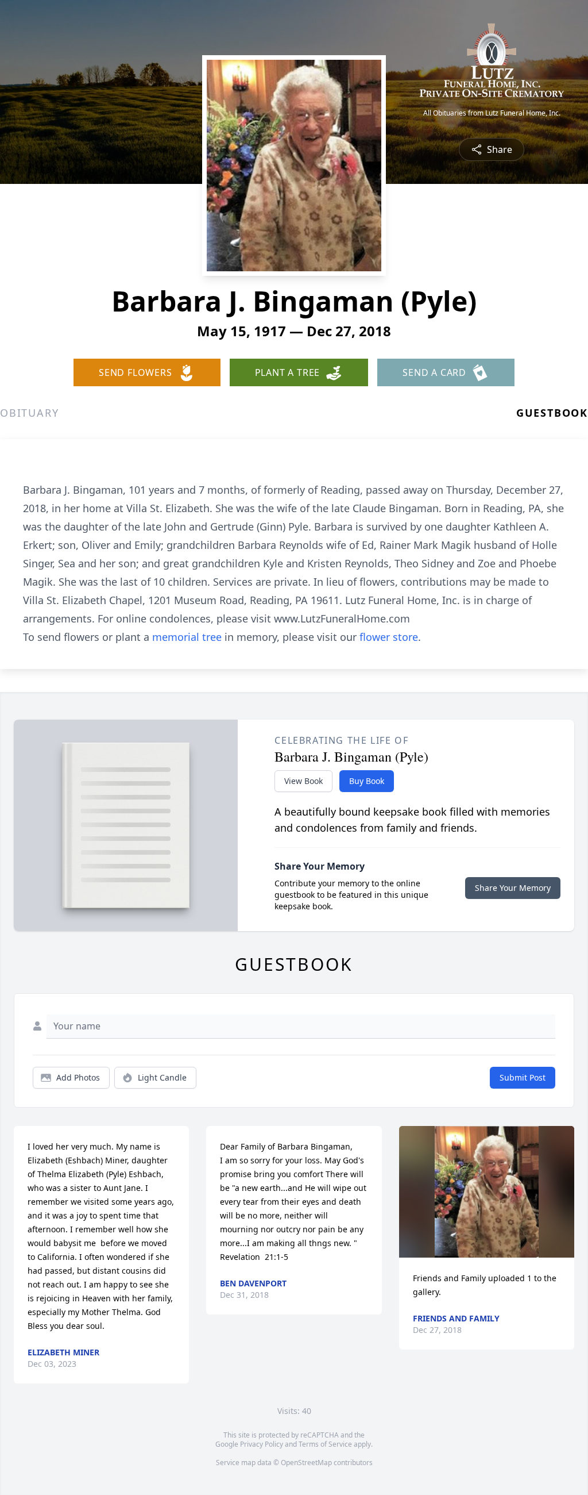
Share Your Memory (513, 887)
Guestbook (552, 413)
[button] (487, 1192)
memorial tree (187, 637)
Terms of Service (325, 1444)
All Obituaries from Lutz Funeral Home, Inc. (491, 113)
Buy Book (366, 780)
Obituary (29, 413)
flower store (388, 637)
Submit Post (523, 1077)
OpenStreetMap (306, 1462)
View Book (303, 780)
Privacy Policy (261, 1444)
